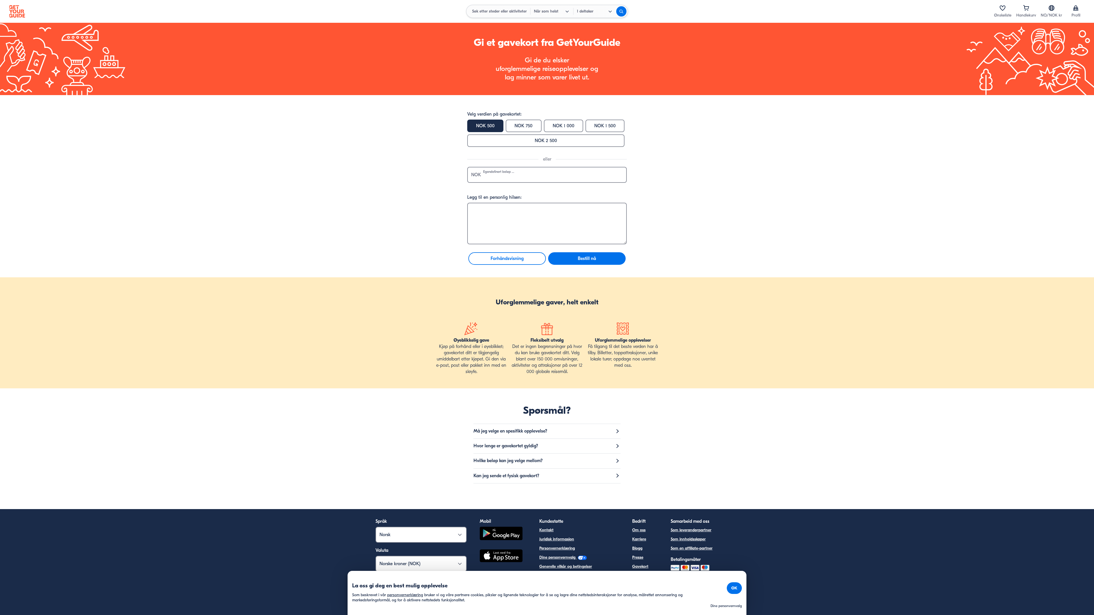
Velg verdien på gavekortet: (494, 114)
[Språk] (1051, 8)
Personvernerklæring (557, 548)
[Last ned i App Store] (501, 557)
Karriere (639, 539)
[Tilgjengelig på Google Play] (501, 534)
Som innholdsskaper (688, 539)
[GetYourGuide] (17, 11)
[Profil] (1075, 8)
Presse (637, 557)
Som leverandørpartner (691, 530)
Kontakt (546, 530)
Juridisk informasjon (556, 539)
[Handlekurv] (1026, 8)
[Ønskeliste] (1002, 8)
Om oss (639, 530)
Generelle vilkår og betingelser (565, 566)
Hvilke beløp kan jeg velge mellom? (508, 460)
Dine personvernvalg (558, 557)
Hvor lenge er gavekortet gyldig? (505, 445)
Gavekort (640, 566)
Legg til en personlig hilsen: (494, 197)
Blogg (637, 548)
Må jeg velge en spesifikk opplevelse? (510, 431)
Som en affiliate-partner (692, 548)
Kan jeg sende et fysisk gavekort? (506, 475)
